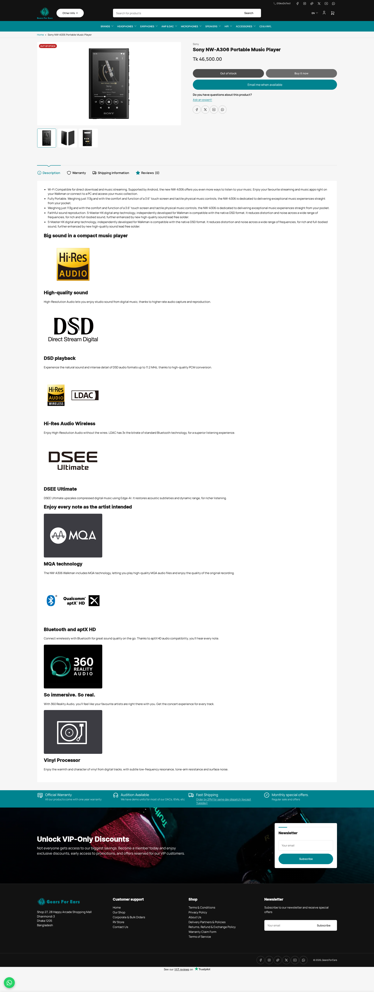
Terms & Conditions (202, 907)
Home (40, 34)
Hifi (227, 26)
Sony (196, 44)
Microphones (189, 26)
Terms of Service (200, 937)
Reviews (150, 173)
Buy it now (301, 73)
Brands (105, 26)
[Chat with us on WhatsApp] (9, 982)
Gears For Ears (329, 960)
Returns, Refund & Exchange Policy (212, 927)
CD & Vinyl (265, 26)
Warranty (79, 173)
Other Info (69, 13)
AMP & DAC (167, 26)
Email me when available (265, 85)
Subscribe (306, 859)
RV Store (118, 922)
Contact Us (120, 927)
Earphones (147, 26)
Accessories (244, 26)
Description (51, 173)
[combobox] (187, 13)
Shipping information (113, 173)
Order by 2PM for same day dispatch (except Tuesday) (223, 801)
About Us (195, 917)
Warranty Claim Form (202, 932)
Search (248, 13)
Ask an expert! (202, 100)
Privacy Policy (198, 912)
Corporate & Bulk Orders (129, 917)
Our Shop (119, 912)
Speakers (211, 26)
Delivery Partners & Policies (207, 922)
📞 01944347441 (282, 3)
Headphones (125, 26)
